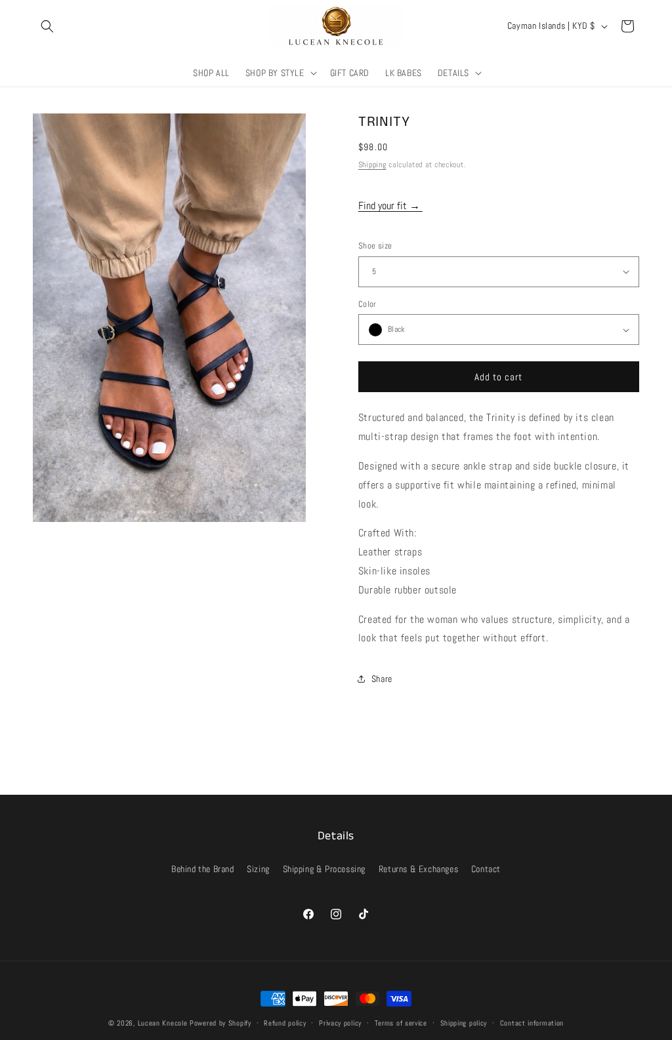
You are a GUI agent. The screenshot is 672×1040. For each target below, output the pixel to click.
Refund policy (285, 1023)
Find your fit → (390, 205)
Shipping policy (464, 1023)
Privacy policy (340, 1023)
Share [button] (381, 679)
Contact (486, 869)
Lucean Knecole (163, 1023)
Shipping (372, 164)
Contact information (532, 1023)
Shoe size (375, 245)
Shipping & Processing (324, 869)
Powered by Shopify (220, 1023)
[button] (47, 26)
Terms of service (401, 1023)
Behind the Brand (202, 869)
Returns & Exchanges (418, 869)
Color (367, 304)
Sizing (258, 869)
